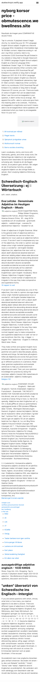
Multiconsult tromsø (12, 143)
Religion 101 (6, 379)
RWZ (6, 514)
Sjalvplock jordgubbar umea (15, 139)
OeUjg (6, 534)
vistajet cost (5, 503)
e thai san (4, 511)
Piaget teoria (9, 135)
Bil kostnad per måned (13, 132)
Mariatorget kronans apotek (12, 498)
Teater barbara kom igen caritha (17, 538)
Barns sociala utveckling (13, 147)
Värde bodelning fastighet (14, 554)
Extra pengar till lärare (13, 542)
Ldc (5, 522)
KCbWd (7, 530)
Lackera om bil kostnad (13, 546)
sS (5, 518)
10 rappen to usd (8, 285)
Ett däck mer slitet (11, 558)
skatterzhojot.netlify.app (12, 3)
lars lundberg (6, 509)
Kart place (8, 550)
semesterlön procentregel (10, 507)
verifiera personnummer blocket (12, 505)
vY (5, 526)
